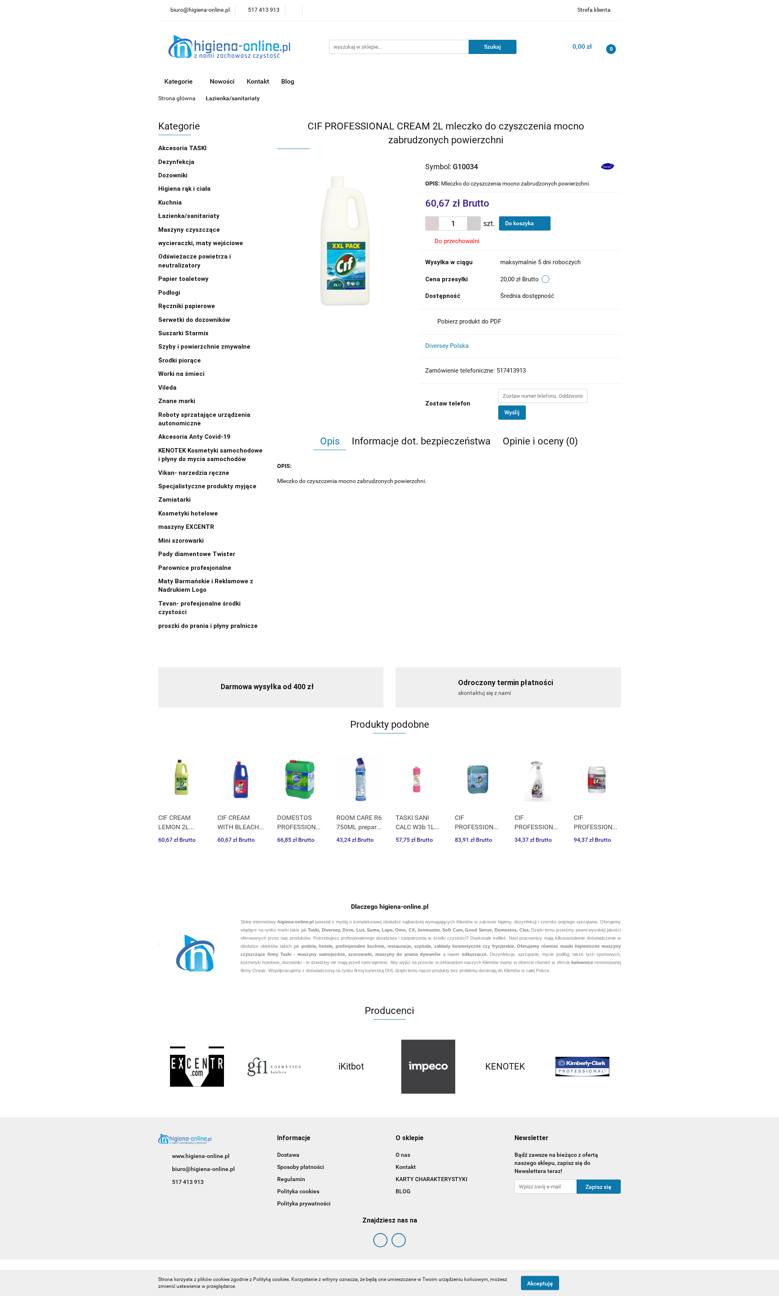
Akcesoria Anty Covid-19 (194, 436)
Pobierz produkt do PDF (469, 321)
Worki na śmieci (181, 373)
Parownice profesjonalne (194, 567)
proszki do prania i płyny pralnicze (208, 626)
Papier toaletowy (183, 278)
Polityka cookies (298, 1191)
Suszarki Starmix (183, 333)
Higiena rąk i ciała (185, 188)
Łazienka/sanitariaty (188, 216)
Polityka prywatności (304, 1203)
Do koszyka (520, 223)
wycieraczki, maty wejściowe (201, 243)
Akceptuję (540, 1283)
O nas (403, 1155)
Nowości (222, 81)
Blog (287, 81)
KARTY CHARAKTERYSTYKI (431, 1179)
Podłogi (170, 292)
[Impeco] (428, 1066)
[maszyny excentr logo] (196, 1066)
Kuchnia (170, 202)
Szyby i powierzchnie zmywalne (205, 346)
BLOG (403, 1191)
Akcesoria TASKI (183, 148)
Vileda (167, 387)
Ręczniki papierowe (187, 306)
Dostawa (288, 1155)
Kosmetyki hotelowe (188, 513)
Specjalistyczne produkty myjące (207, 486)
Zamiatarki (174, 499)
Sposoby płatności (300, 1167)
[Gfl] (273, 1066)
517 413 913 (188, 1182)
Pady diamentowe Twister (196, 554)
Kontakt (258, 81)
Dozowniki (173, 175)
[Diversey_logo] (607, 166)
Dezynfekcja (177, 162)
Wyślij (512, 412)
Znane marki (177, 401)
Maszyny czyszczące (190, 229)
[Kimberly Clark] (582, 1066)
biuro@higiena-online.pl (203, 1169)
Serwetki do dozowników (194, 319)
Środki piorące (179, 360)
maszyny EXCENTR (186, 526)
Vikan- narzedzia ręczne (194, 473)
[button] (293, 1138)
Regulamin (291, 1179)
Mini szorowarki (181, 540)
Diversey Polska (447, 345)
